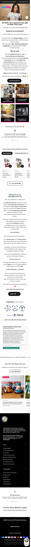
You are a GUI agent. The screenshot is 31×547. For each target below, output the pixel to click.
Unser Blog (6, 452)
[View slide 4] (18, 140)
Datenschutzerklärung (15, 542)
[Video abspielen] (15, 13)
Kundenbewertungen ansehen (11, 348)
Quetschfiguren (7, 479)
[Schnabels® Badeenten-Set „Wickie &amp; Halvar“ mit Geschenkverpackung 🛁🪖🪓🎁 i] (22, 396)
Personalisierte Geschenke (9, 472)
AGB (20, 542)
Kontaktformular (7, 448)
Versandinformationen (8, 461)
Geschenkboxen (7, 483)
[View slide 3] (16, 140)
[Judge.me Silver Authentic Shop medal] (15, 308)
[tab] (7, 153)
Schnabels (5, 400)
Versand (23, 542)
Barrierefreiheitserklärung (9, 457)
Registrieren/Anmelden (9, 464)
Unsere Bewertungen (8, 450)
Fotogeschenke (7, 474)
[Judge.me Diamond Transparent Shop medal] (8, 308)
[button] (26, 17)
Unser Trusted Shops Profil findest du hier (14, 510)
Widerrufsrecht (7, 542)
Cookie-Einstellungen (15, 533)
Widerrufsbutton (15, 526)
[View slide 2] (14, 140)
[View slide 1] (12, 140)
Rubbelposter (6, 481)
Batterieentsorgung (8, 459)
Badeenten (6, 477)
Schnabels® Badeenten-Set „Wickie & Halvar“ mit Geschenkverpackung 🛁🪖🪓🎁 (13, 404)
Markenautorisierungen (9, 455)
